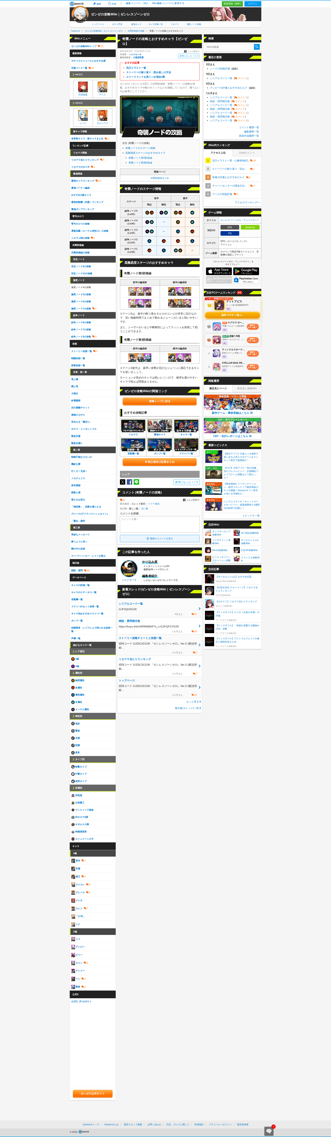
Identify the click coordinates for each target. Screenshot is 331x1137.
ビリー (79, 955)
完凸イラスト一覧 (136, 67)
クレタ (79, 900)
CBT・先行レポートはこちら (230, 436)
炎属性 (78, 687)
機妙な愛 (75, 464)
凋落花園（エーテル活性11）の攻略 (89, 231)
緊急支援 (75, 436)
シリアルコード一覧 (229, 78)
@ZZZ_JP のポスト (81, 1001)
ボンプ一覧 (77, 620)
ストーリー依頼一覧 (81, 351)
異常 (77, 752)
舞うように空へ (79, 541)
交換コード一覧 (79, 68)
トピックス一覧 (251, 515)
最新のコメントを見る (161, 538)
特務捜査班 (81, 831)
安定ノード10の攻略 (81, 273)
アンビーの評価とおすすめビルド (232, 87)
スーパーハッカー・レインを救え (88, 555)
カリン (79, 963)
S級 (77, 659)
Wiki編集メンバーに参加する (168, 3)
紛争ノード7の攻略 (81, 329)
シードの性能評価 (224, 68)
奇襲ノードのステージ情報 (140, 148)
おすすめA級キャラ (81, 195)
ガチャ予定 (117, 24)
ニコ (77, 939)
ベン (77, 979)
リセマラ (175, 24)
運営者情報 (242, 1124)
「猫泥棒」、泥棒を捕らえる (86, 506)
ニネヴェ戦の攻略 (80, 238)
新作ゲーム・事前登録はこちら (230, 412)
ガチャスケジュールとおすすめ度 (88, 60)
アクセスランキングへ (247, 202)
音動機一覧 (77, 599)
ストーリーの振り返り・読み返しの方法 (148, 72)
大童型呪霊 (138, 57)
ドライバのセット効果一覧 (85, 606)
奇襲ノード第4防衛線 (140, 162)
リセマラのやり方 (80, 167)
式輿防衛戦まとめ (160, 178)
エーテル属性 (82, 709)
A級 (77, 666)
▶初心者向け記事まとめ (160, 461)
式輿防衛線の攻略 (80, 252)
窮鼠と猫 (75, 492)
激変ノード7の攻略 (81, 308)
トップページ (98, 24)
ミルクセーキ (135, 54)
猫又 (77, 876)
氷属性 (78, 702)
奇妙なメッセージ (80, 534)
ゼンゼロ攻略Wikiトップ (84, 46)
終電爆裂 (75, 400)
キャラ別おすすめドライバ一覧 (87, 613)
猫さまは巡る (78, 499)
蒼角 (77, 986)
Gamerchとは (111, 1124)
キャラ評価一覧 (155, 24)
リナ (77, 924)
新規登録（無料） (233, 3)
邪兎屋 (78, 795)
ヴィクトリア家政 (84, 810)
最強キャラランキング (82, 180)
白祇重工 (79, 802)
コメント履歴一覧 (249, 127)
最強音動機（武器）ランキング (87, 202)
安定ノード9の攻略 (81, 266)
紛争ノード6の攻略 (81, 322)
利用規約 (199, 1124)
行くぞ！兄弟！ (79, 471)
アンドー (80, 970)
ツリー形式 (154, 503)
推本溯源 (75, 485)
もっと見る (192, 701)
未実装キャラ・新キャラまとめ (87, 138)
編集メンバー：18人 (137, 3)
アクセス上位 (218, 152)
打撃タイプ (81, 774)
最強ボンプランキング (82, 209)
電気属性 (79, 694)
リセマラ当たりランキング (85, 160)
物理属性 (79, 680)
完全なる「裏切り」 (81, 422)
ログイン (252, 3)
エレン (79, 908)
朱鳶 (77, 868)
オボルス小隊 (82, 824)
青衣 (77, 860)
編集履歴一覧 (251, 131)
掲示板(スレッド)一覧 (187, 708)
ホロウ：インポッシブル (84, 429)
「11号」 (80, 916)
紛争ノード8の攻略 (81, 336)
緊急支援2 (76, 443)
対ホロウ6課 (81, 817)
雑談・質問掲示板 (228, 101)
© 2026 (74, 1132)
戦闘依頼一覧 (78, 358)
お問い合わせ (154, 1124)
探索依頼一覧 (78, 365)
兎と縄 (74, 379)
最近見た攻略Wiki (247, 388)
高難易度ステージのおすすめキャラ (145, 152)
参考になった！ (189, 56)
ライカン (80, 884)
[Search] (257, 47)
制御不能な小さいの (81, 457)
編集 (99, 3)
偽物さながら (78, 414)
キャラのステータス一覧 (84, 592)
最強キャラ (136, 24)
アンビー (80, 947)
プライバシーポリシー (220, 1124)
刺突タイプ (81, 781)
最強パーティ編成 (80, 188)
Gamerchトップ (91, 1124)
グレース (80, 892)
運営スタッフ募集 (133, 1124)
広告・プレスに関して (177, 1124)
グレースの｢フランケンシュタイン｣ (89, 513)
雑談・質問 (77, 570)
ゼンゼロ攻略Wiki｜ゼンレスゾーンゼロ (120, 14)
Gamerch (77, 4)
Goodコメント (247, 152)
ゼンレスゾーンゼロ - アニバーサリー (239, 220)
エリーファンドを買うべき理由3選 (145, 76)
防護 (77, 745)
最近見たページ (218, 388)
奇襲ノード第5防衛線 (140, 157)
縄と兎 (74, 386)
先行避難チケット (80, 407)
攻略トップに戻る (159, 401)
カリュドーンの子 (84, 839)
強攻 (77, 723)
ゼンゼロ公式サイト (93, 1093)
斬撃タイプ (81, 766)
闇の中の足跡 (78, 548)
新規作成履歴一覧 (249, 135)
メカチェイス (78, 478)
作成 (113, 3)
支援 (77, 738)
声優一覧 (75, 638)
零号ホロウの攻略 (80, 223)
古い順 (144, 508)
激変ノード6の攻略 (81, 301)
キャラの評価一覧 (80, 585)
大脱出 (74, 393)
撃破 (77, 730)
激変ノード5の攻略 (81, 294)
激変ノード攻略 (194, 24)
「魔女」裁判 (78, 521)
